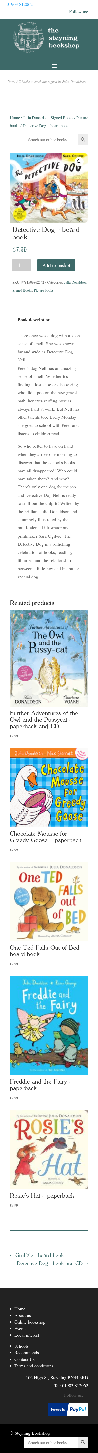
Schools (21, 1346)
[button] (79, 161)
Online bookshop (29, 1322)
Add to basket (56, 265)
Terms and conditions (33, 1366)
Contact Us (24, 1359)
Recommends (26, 1352)
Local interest (26, 1335)
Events (20, 1328)
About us (22, 1315)
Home (15, 117)
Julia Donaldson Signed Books (48, 117)
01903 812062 (20, 4)
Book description (34, 319)
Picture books (43, 290)
